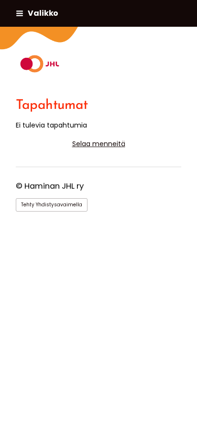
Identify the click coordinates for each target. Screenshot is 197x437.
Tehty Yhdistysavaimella (51, 204)
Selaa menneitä (98, 144)
